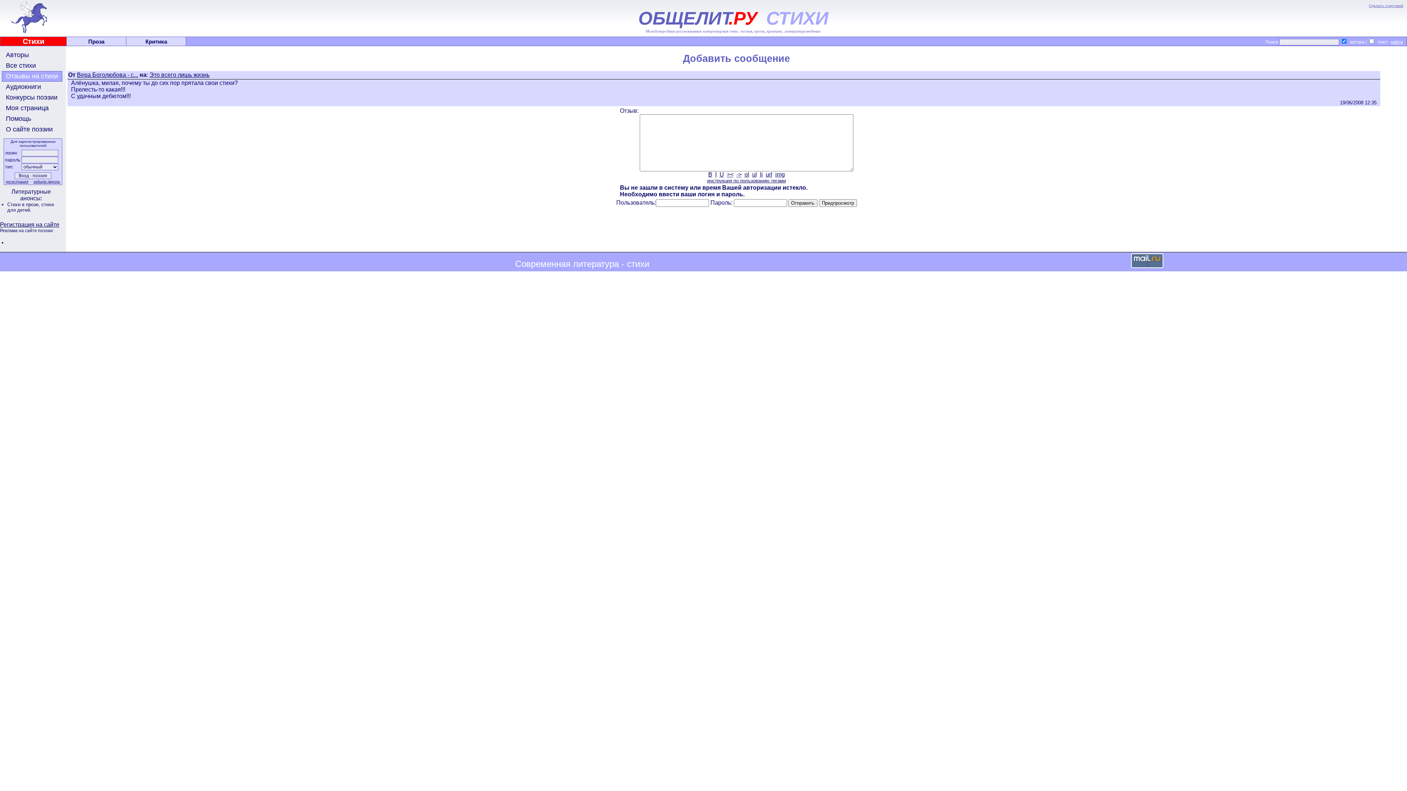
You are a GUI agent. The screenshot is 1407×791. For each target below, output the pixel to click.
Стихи (33, 41)
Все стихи (21, 65)
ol (747, 174)
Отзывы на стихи (32, 76)
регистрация (17, 181)
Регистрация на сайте (29, 225)
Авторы (17, 55)
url (769, 174)
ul (754, 174)
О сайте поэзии (29, 129)
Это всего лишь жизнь (179, 75)
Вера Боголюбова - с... (107, 75)
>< (730, 174)
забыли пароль (46, 181)
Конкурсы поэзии (32, 97)
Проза (96, 41)
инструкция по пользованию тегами (746, 180)
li (761, 174)
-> (739, 174)
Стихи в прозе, (24, 204)
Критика (156, 41)
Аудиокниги (23, 86)
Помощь (18, 118)
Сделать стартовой (1386, 6)
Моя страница (27, 108)
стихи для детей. (30, 207)
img (780, 174)
